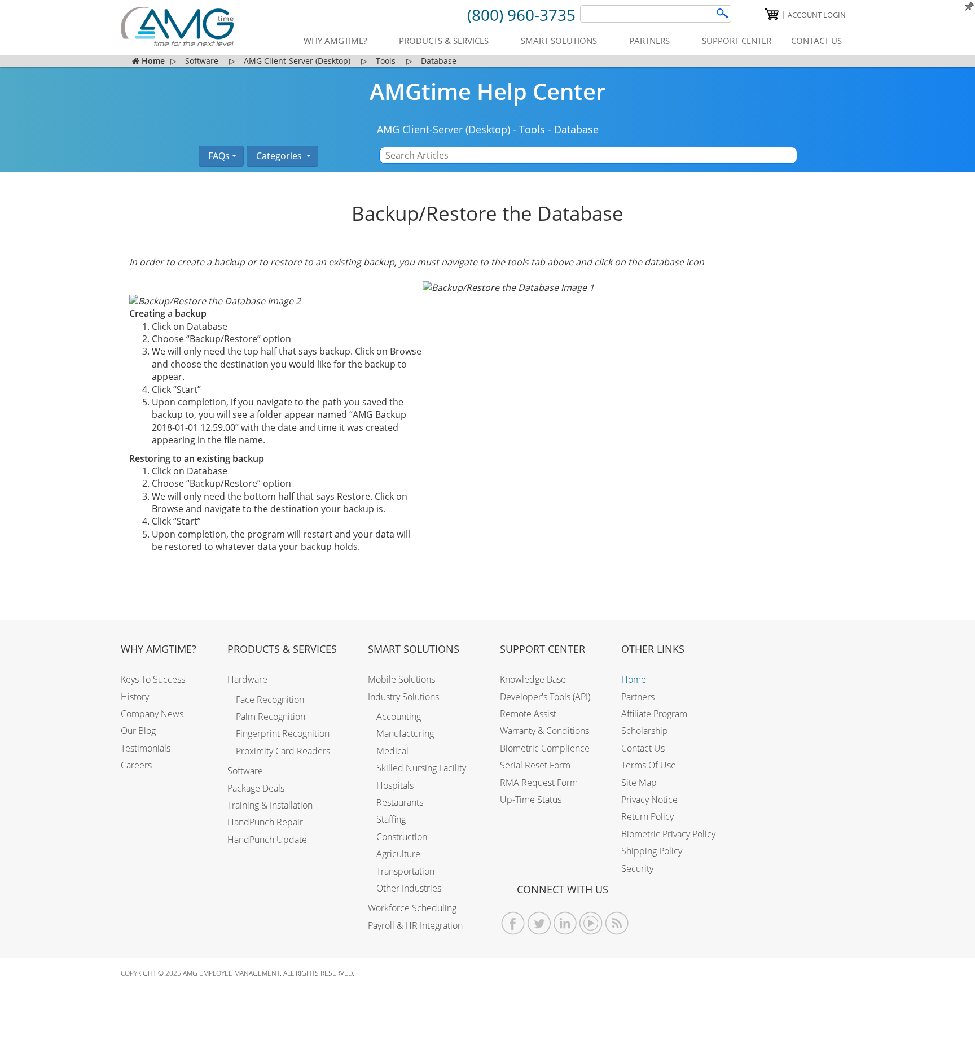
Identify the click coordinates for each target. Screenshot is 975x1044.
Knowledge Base (533, 679)
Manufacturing (405, 733)
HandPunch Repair (265, 822)
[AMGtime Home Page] (177, 26)
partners (649, 40)
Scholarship (644, 730)
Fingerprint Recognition (283, 733)
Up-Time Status (530, 799)
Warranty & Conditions (544, 730)
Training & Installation (270, 805)
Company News (152, 713)
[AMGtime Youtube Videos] (591, 923)
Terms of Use (648, 765)
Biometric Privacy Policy (668, 834)
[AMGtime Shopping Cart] (772, 14)
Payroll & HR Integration (415, 925)
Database (576, 129)
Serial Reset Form (535, 765)
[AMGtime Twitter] (539, 923)
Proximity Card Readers (283, 751)
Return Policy (647, 816)
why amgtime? (335, 40)
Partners (638, 697)
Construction (401, 837)
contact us (816, 40)
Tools (532, 129)
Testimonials (145, 748)
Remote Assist (528, 713)
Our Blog (138, 730)
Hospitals (395, 785)
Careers (136, 765)
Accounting (398, 716)
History (135, 697)
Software (245, 771)
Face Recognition (270, 699)
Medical (392, 751)
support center (736, 40)
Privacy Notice (649, 799)
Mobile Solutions (401, 679)
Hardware (247, 679)
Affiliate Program (654, 713)
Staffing (391, 819)
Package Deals (255, 788)
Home (633, 679)
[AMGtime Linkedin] (565, 923)
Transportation (405, 871)
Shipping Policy (651, 851)
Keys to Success (153, 679)
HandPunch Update (267, 839)
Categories (279, 156)
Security (637, 868)
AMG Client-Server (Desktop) (443, 129)
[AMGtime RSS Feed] (617, 923)
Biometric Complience (545, 748)
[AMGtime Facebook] (513, 923)
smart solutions (559, 40)
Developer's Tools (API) (545, 697)
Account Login (817, 15)
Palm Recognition (270, 716)
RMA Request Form (539, 782)
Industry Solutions (403, 697)
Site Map (639, 782)
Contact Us (643, 748)
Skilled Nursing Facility (421, 768)
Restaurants (399, 802)
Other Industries (408, 888)
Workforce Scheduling (412, 908)
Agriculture (398, 854)
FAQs (218, 156)
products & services (444, 40)
